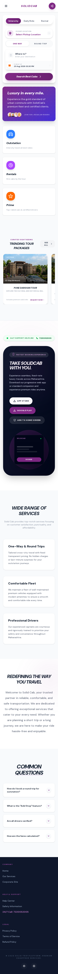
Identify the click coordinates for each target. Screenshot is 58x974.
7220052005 (45, 338)
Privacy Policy (9, 930)
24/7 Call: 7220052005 (15, 911)
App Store (23, 401)
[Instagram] (34, 966)
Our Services (8, 876)
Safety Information (12, 906)
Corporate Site (10, 881)
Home (5, 870)
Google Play (24, 410)
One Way (17, 43)
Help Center (8, 900)
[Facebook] (24, 966)
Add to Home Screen (29, 420)
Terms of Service (11, 936)
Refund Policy (9, 941)
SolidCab (29, 6)
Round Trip (40, 43)
